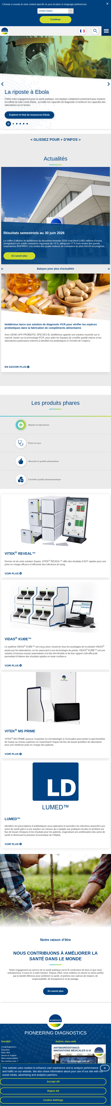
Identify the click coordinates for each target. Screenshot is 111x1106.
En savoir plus (19, 256)
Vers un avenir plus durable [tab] (16, 123)
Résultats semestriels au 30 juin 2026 (33, 233)
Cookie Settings (53, 1100)
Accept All (53, 1081)
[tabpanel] (55, 671)
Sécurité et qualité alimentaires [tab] (43, 461)
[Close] (105, 1068)
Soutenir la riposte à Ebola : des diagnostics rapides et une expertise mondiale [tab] (13, 123)
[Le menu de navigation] (106, 31)
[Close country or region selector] (107, 3)
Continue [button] (55, 19)
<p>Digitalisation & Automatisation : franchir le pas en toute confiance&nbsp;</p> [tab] (23, 123)
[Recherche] (95, 31)
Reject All (53, 1090)
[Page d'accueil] (5, 31)
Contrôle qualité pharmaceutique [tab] (44, 479)
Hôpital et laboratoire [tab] (38, 425)
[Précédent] (2, 84)
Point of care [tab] (34, 443)
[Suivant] (109, 84)
